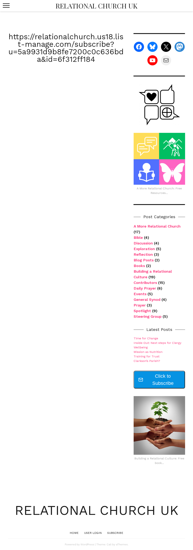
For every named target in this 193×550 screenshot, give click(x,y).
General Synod (147, 299)
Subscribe (115, 533)
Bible (138, 237)
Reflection (143, 254)
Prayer (140, 305)
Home (74, 533)
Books (139, 265)
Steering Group (148, 316)
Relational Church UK (96, 5)
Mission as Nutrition (148, 352)
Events (140, 294)
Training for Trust (146, 356)
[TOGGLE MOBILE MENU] (6, 5)
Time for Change (146, 338)
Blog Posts (144, 260)
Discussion (143, 243)
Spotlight (142, 311)
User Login (93, 533)
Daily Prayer (145, 288)
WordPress (87, 544)
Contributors (145, 282)
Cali (109, 544)
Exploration (144, 249)
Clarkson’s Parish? (147, 361)
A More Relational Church (157, 226)
